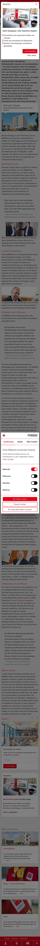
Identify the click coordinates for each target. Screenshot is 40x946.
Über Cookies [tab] (32, 442)
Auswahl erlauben (20, 504)
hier (11, 459)
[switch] (34, 476)
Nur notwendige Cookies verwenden (20, 510)
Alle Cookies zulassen (20, 499)
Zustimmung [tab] (8, 442)
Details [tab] (20, 442)
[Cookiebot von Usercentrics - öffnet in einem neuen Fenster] (28, 435)
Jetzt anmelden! (30, 51)
